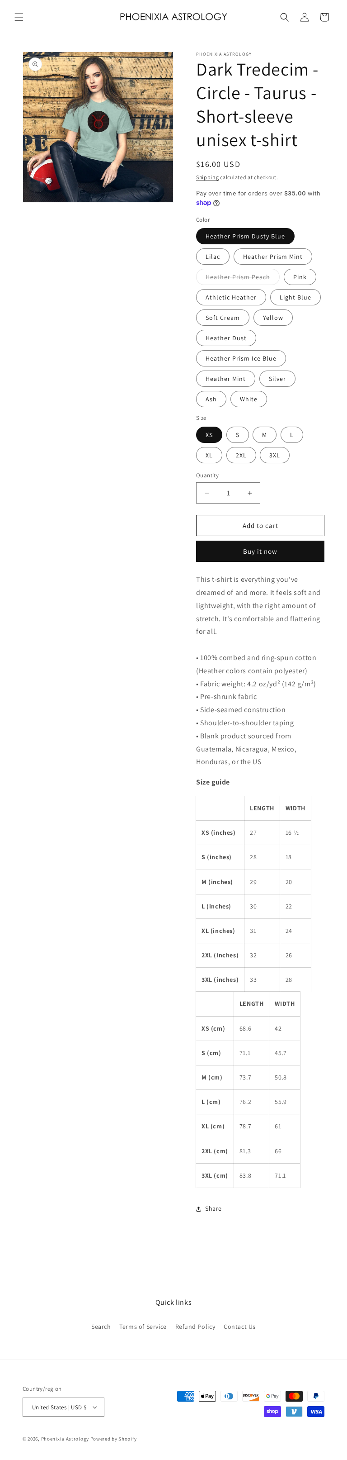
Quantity (207, 475)
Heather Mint (226, 379)
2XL (241, 455)
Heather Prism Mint (273, 256)
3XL (274, 455)
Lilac (213, 256)
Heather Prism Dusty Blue (245, 236)
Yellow (273, 318)
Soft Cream (223, 318)
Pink (300, 277)
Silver (277, 379)
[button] (19, 17)
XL (209, 455)
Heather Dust (226, 338)
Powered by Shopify (113, 1439)
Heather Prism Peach (243, 278)
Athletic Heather (231, 297)
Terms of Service (143, 1326)
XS (209, 435)
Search (101, 1326)
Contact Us (240, 1326)
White (249, 399)
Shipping (207, 177)
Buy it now (260, 551)
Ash (211, 399)
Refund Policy (195, 1326)
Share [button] (213, 1208)
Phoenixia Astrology (65, 1439)
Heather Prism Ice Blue (241, 358)
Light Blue (295, 297)
